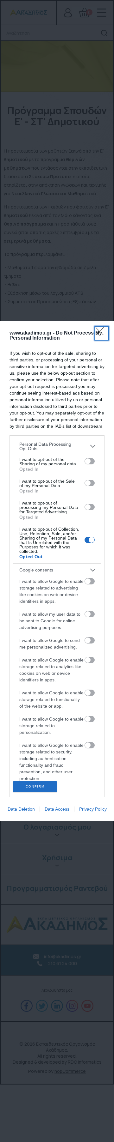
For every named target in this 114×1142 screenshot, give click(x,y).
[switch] (90, 461)
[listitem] (57, 446)
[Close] (102, 333)
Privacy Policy (93, 809)
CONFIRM (35, 786)
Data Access (57, 809)
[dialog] (57, 571)
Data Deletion (21, 809)
